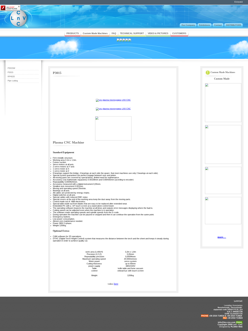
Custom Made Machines (95, 33)
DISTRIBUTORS (233, 25)
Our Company (188, 25)
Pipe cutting (13, 81)
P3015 (10, 72)
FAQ (114, 33)
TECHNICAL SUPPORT (132, 33)
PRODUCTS (72, 33)
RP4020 (11, 76)
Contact (218, 25)
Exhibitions (204, 25)
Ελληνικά (238, 2)
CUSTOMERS (179, 33)
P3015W (11, 68)
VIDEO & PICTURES (158, 33)
